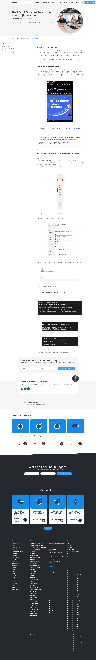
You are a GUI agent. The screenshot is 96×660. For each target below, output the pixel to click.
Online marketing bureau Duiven (73, 560)
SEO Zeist (51, 606)
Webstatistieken (15, 589)
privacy (69, 61)
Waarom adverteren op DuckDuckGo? (9, 48)
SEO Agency (51, 569)
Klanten (52, 2)
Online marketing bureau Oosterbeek (74, 584)
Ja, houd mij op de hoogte (66, 368)
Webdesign (14, 587)
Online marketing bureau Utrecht (73, 600)
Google (13, 561)
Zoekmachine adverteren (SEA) (36, 545)
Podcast (13, 573)
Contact (77, 2)
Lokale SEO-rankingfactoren (54, 561)
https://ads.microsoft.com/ (63, 166)
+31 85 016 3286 (70, 549)
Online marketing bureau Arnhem (73, 558)
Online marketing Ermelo (72, 648)
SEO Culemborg (52, 580)
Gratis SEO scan (33, 622)
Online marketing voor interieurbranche (75, 634)
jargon (48, 59)
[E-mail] (25, 388)
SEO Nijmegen (52, 590)
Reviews (13, 577)
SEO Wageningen (52, 598)
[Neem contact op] (28, 388)
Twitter (62, 69)
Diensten (37, 2)
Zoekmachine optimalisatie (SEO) (37, 543)
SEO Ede (50, 584)
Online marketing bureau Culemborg (74, 642)
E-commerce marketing (35, 605)
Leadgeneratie (33, 607)
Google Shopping (33, 583)
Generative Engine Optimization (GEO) (38, 547)
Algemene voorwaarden (73, 654)
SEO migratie (33, 571)
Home (13, 38)
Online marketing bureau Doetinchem (74, 608)
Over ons (66, 2)
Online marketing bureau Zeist (73, 590)
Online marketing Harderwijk (72, 650)
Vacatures (32, 632)
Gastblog (14, 559)
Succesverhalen (45, 2)
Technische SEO (33, 569)
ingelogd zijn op (31, 404)
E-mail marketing (15, 557)
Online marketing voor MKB (72, 628)
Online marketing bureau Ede (73, 562)
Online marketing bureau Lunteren (74, 572)
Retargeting (32, 577)
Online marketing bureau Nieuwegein (74, 636)
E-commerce (14, 555)
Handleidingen (15, 563)
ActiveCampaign (33, 613)
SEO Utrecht (51, 594)
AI (12, 545)
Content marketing (16, 549)
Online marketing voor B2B (72, 626)
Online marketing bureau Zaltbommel (74, 646)
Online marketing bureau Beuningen (74, 640)
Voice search (14, 585)
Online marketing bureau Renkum (73, 582)
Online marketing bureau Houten (73, 638)
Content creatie (33, 551)
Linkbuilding (14, 565)
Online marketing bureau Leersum (74, 570)
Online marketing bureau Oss (73, 644)
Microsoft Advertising (73, 158)
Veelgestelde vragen (34, 630)
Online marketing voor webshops (73, 620)
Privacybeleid (81, 654)
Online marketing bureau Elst (73, 578)
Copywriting (14, 553)
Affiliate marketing (15, 543)
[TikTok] (72, 553)
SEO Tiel (50, 592)
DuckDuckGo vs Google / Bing (8, 46)
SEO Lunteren (51, 608)
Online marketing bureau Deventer (74, 596)
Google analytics (33, 593)
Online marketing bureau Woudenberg (74, 616)
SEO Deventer (51, 582)
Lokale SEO (32, 575)
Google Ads (32, 581)
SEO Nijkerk (51, 588)
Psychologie (14, 575)
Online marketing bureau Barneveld (74, 574)
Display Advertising (34, 579)
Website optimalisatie (34, 565)
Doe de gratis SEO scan (88, 2)
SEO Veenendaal (52, 596)
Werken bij (59, 2)
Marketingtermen (33, 634)
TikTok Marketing (33, 563)
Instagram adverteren (34, 601)
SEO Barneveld (52, 576)
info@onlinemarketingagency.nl (73, 551)
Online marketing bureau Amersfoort (74, 576)
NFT (13, 569)
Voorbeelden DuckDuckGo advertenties (9, 52)
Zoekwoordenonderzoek (35, 567)
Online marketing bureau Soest (73, 588)
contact (63, 349)
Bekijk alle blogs (48, 528)
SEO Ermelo (51, 586)
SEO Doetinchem (52, 604)
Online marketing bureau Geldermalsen (75, 614)
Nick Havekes (22, 18)
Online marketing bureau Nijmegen (74, 598)
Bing (52, 54)
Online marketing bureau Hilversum (74, 602)
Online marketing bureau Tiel (73, 606)
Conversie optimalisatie (16, 551)
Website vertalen (33, 615)
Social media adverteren (35, 557)
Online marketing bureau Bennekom (74, 580)
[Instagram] (69, 553)
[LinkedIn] (22, 388)
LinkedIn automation (34, 609)
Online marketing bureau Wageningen (74, 568)
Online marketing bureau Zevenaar (74, 566)
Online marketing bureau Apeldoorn (74, 592)
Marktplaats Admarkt (34, 561)
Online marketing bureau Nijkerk (73, 594)
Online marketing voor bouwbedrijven (74, 622)
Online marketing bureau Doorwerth (74, 586)
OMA (13, 571)
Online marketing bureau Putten (73, 612)
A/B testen (32, 595)
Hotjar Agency (33, 585)
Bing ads (32, 599)
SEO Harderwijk (52, 610)
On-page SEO (33, 573)
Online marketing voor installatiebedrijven (75, 624)
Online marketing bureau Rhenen (73, 618)
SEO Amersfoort (52, 572)
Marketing (14, 567)
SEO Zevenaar (51, 600)
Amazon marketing (16, 547)
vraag (76, 128)
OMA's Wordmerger (34, 624)
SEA (16, 38)
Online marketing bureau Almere (73, 610)
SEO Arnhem (51, 574)
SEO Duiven (51, 602)
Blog (72, 2)
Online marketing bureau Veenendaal (74, 564)
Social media (14, 583)
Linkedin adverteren (34, 603)
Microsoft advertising (34, 597)
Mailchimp (32, 611)
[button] (83, 2)
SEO (13, 581)
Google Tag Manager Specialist (36, 589)
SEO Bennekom (52, 578)
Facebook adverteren (34, 587)
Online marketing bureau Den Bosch (74, 604)
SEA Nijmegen (51, 612)
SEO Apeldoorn (52, 570)
